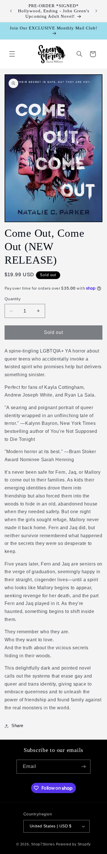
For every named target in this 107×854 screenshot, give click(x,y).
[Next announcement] (96, 11)
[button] (12, 54)
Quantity (13, 299)
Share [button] (17, 725)
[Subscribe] (83, 767)
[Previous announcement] (11, 11)
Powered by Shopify (73, 844)
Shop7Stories (43, 844)
